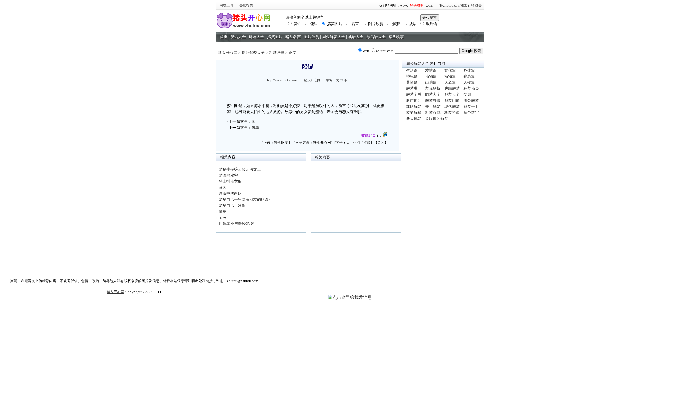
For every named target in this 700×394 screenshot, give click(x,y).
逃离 (222, 212)
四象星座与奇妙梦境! (237, 224)
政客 (222, 188)
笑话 (297, 24)
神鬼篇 (412, 76)
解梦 (395, 24)
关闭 (380, 143)
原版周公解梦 (436, 119)
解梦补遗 (433, 101)
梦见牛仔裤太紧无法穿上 (240, 169)
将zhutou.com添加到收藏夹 (460, 5)
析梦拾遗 (452, 113)
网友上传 (226, 5)
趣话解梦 (413, 107)
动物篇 (431, 76)
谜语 (313, 24)
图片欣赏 (375, 24)
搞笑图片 (334, 24)
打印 (366, 143)
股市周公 (413, 101)
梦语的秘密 (228, 175)
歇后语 (431, 24)
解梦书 (412, 88)
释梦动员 (471, 88)
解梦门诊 (452, 101)
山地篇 (431, 82)
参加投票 (246, 5)
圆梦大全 (433, 94)
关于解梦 (433, 107)
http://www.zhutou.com (282, 80)
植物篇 (450, 76)
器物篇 (412, 82)
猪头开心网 (227, 53)
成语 (412, 24)
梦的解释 (413, 113)
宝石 (222, 218)
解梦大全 (452, 94)
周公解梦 (471, 101)
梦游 (467, 94)
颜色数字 (471, 113)
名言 (354, 24)
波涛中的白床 (230, 194)
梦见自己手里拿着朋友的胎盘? (244, 200)
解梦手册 (471, 107)
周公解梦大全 (253, 53)
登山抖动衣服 (230, 181)
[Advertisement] (308, 92)
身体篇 (469, 70)
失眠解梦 (452, 88)
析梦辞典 (276, 53)
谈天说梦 (413, 119)
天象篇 (450, 82)
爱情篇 (431, 70)
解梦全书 (413, 94)
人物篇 (469, 82)
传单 (255, 128)
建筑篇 (469, 76)
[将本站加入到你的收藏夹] (385, 135)
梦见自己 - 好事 (232, 206)
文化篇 (450, 70)
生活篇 (412, 70)
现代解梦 (452, 107)
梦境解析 (433, 88)
